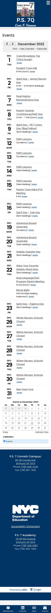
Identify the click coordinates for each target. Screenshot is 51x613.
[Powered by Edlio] (18, 589)
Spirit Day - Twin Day (28, 212)
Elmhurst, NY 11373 (25, 463)
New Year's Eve (24, 389)
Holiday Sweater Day (28, 252)
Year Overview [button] (27, 48)
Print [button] (15, 48)
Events (9, 441)
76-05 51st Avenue (25, 538)
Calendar (22, 611)
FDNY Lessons (24, 139)
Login (35, 589)
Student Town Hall (26, 68)
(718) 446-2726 (29, 466)
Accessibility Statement (25, 526)
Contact (45, 611)
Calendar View (41, 432)
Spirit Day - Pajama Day (30, 304)
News (34, 611)
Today (5, 432)
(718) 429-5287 (29, 545)
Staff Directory (8, 611)
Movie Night (23, 290)
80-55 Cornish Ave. (25, 460)
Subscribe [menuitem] (42, 48)
